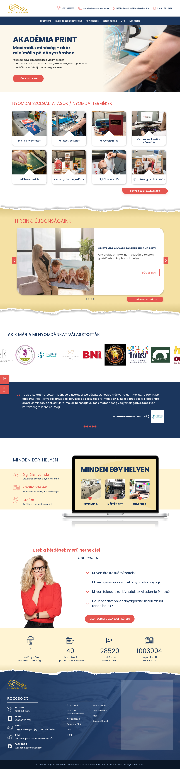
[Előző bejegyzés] (14, 260)
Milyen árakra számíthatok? (113, 577)
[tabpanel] (90, 263)
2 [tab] (88, 299)
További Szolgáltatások (145, 190)
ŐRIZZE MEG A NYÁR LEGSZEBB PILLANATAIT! (126, 248)
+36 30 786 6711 (23, 724)
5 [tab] (95, 431)
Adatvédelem (100, 714)
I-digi (69, 738)
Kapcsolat (134, 20)
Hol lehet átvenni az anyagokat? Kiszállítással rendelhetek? (127, 607)
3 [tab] (91, 299)
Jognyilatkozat (100, 725)
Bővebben (148, 272)
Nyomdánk (45, 20)
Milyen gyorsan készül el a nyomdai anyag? (126, 586)
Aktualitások (92, 20)
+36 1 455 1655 (22, 715)
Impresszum (99, 709)
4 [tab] (93, 299)
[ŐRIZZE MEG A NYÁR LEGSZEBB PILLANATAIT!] (55, 261)
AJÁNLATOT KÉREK (28, 78)
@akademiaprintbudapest (28, 751)
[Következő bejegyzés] (166, 260)
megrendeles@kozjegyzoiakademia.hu (35, 733)
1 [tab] (86, 299)
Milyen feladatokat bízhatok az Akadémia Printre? (131, 596)
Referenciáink (110, 20)
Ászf (95, 719)
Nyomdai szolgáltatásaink (68, 20)
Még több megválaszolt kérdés (110, 623)
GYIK (123, 20)
